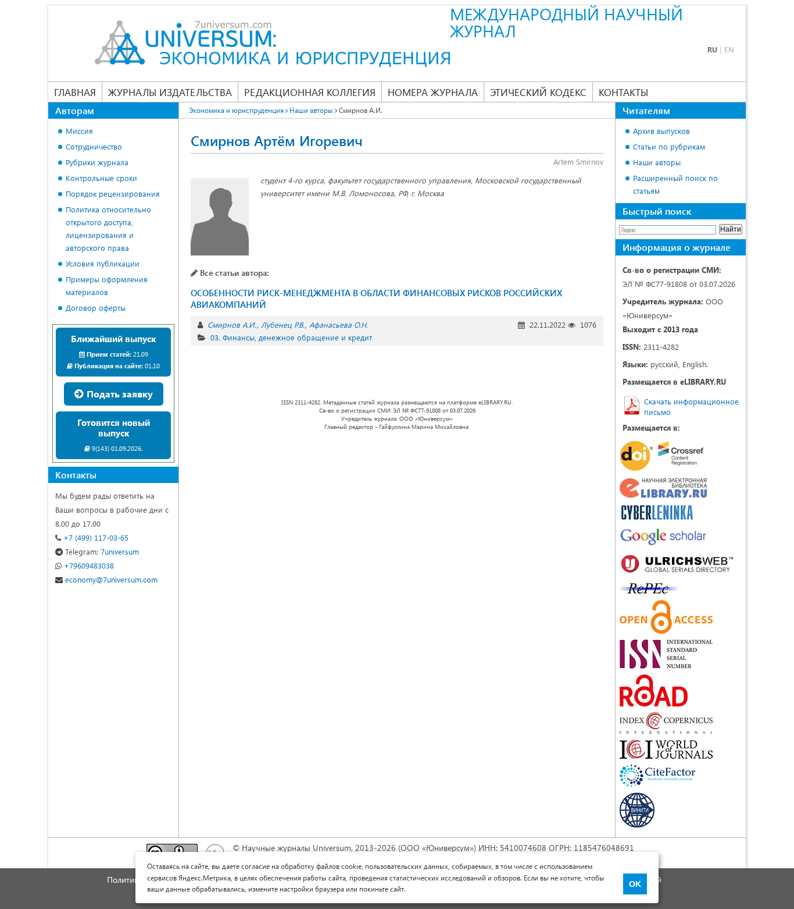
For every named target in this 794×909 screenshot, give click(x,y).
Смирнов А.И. (232, 324)
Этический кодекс (538, 92)
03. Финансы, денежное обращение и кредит (291, 337)
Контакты (623, 92)
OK (635, 884)
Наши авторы (657, 162)
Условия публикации (103, 263)
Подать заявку (118, 394)
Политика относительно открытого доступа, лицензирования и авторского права (108, 228)
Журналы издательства (170, 92)
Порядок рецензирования (113, 193)
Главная (75, 92)
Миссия (79, 131)
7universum (102, 551)
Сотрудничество (94, 146)
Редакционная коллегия (309, 92)
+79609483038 (88, 565)
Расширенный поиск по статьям (675, 184)
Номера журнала (433, 92)
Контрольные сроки (101, 178)
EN (729, 49)
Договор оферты (96, 308)
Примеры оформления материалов (107, 285)
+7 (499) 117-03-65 (94, 537)
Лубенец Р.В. (283, 324)
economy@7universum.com (110, 579)
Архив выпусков (661, 131)
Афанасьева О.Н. (338, 324)
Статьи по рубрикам (669, 146)
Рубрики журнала (97, 162)
